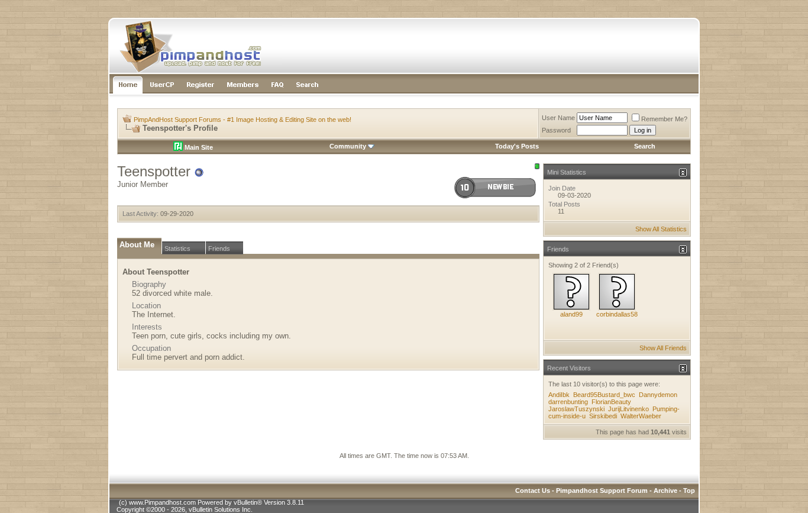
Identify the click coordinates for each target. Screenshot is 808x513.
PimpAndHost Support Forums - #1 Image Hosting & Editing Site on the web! (242, 119)
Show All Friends (663, 347)
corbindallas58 (617, 314)
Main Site (198, 147)
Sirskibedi (603, 416)
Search (644, 146)
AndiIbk (559, 394)
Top (689, 490)
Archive (665, 490)
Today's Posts (517, 146)
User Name (558, 117)
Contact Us (532, 490)
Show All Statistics (661, 229)
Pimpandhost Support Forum (602, 490)
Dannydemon (658, 394)
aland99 (571, 314)
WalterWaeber (640, 416)
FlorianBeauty (611, 401)
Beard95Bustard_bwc (604, 394)
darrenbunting (568, 401)
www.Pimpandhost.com (162, 502)
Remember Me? (664, 118)
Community (347, 146)
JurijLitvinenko (628, 408)
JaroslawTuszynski (576, 408)
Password (556, 130)
